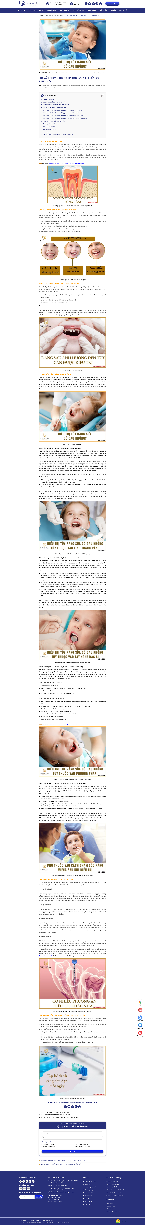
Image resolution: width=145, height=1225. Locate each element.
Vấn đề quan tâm (47, 1142)
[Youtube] (89, 3)
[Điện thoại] (140, 1033)
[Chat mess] (140, 1025)
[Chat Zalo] (140, 1017)
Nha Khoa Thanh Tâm (36, 1220)
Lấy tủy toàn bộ (50, 132)
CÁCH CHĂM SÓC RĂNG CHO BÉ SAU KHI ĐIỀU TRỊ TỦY (58, 134)
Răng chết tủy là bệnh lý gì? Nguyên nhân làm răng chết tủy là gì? (67, 163)
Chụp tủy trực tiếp (50, 126)
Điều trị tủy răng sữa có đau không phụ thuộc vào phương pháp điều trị (64, 115)
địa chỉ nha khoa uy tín (46, 956)
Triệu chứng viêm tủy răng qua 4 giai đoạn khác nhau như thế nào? (67, 724)
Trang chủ (41, 15)
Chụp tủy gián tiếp (50, 124)
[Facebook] (86, 3)
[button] (124, 3)
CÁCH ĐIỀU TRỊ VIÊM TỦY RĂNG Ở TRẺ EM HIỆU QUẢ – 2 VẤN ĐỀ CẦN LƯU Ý (63, 1161)
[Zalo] (100, 3)
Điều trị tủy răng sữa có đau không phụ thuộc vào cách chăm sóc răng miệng (66, 118)
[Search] (127, 10)
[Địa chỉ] (140, 1002)
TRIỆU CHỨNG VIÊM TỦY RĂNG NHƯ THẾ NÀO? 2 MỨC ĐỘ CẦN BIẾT (61, 1164)
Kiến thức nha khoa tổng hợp (54, 15)
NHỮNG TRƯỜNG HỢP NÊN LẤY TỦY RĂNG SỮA (56, 104)
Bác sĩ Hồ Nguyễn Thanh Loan (59, 72)
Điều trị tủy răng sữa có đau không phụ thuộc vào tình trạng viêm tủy (64, 110)
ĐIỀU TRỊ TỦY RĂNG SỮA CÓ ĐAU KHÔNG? (54, 107)
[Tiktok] (93, 3)
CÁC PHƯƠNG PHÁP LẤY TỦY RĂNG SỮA (54, 121)
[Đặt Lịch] (140, 1010)
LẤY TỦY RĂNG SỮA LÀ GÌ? (50, 99)
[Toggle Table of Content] (102, 96)
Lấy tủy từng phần (51, 129)
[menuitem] (22, 10)
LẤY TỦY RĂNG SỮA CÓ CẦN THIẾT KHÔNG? (55, 102)
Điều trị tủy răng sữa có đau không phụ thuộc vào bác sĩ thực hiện (63, 113)
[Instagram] (96, 3)
